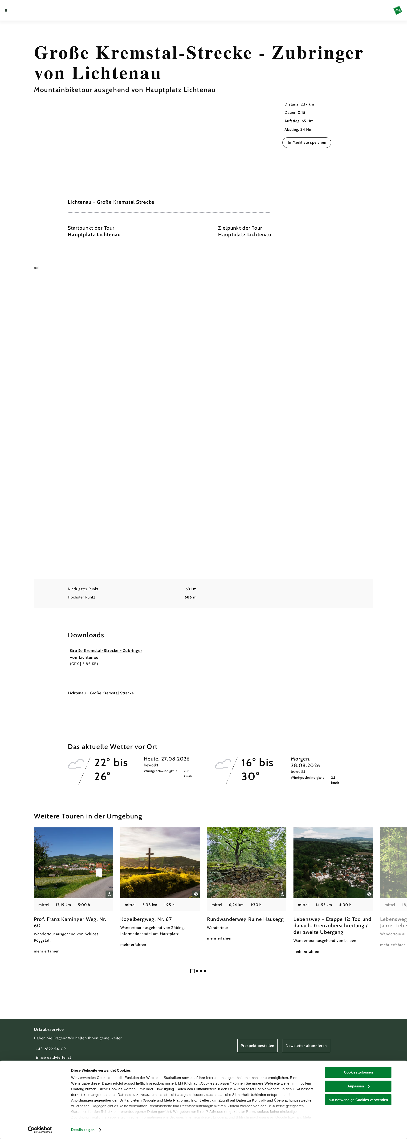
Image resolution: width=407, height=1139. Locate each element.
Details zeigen (82, 1130)
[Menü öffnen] (6, 10)
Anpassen (355, 1086)
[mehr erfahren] (74, 890)
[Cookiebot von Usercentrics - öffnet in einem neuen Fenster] (40, 1129)
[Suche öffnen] (31, 10)
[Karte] (18, 10)
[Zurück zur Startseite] (397, 10)
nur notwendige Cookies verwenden (358, 1100)
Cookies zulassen (358, 1072)
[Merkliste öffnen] (25, 10)
